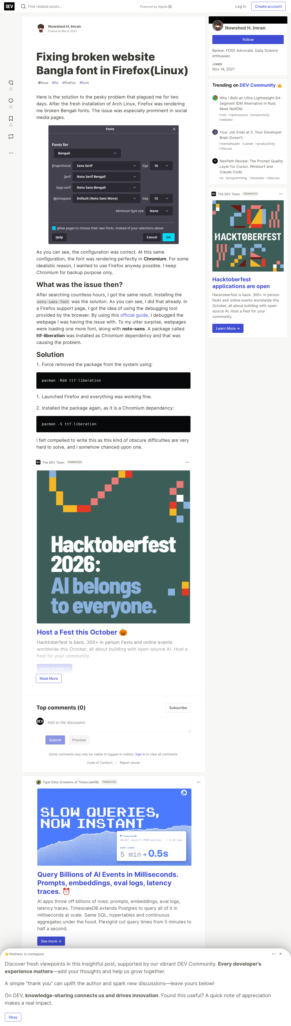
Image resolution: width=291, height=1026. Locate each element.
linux (43, 82)
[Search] (23, 6)
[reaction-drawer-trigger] (11, 85)
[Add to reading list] (11, 121)
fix (55, 82)
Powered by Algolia (154, 6)
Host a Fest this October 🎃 (82, 632)
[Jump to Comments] (11, 103)
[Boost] (11, 136)
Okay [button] (13, 1017)
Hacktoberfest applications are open (241, 282)
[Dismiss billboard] (280, 953)
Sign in (140, 754)
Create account (268, 6)
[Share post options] (10, 153)
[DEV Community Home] (9, 6)
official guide (134, 315)
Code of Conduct (100, 762)
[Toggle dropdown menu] (187, 462)
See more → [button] (51, 941)
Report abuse (130, 762)
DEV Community (258, 85)
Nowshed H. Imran (64, 26)
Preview (79, 740)
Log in (240, 6)
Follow (248, 39)
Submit (55, 740)
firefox (69, 82)
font (84, 82)
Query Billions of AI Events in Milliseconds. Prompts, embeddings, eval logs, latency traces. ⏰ (107, 882)
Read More (49, 678)
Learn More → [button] (228, 328)
